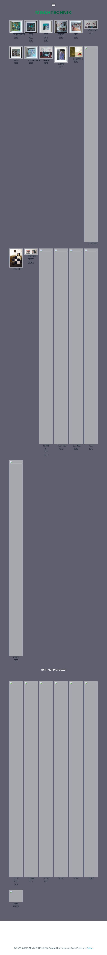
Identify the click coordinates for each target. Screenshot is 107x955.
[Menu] (53, 5)
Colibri (90, 948)
